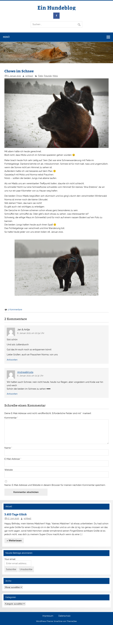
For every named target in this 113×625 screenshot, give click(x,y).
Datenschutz (64, 616)
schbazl (29, 76)
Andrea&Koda (25, 372)
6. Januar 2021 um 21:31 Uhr (30, 375)
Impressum (48, 616)
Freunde (48, 76)
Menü (6, 37)
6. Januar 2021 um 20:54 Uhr (30, 333)
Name (8, 448)
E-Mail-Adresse (12, 459)
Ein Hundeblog (56, 7)
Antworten (12, 359)
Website (8, 470)
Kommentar (11, 418)
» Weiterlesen (14, 540)
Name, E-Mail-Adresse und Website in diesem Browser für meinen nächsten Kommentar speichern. (55, 485)
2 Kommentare (15, 309)
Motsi (55, 76)
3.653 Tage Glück (15, 514)
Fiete (40, 76)
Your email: (10, 559)
